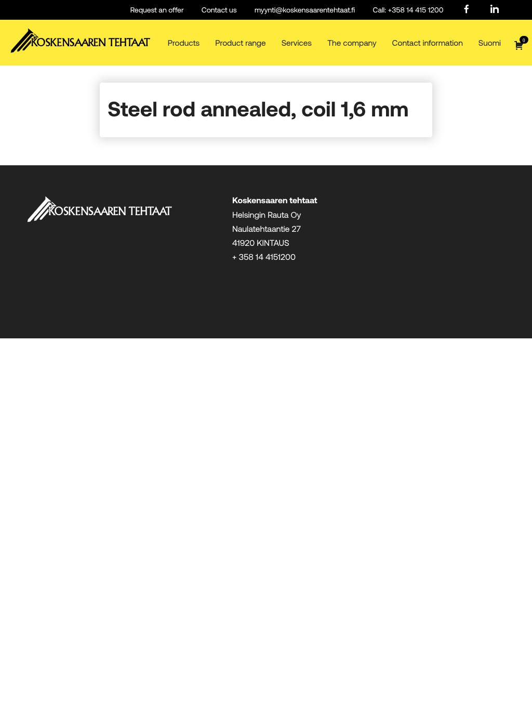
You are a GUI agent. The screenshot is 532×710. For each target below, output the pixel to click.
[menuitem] (466, 9)
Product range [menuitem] (240, 43)
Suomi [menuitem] (489, 43)
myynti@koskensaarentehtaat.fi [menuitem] (305, 9)
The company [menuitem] (352, 43)
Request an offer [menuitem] (157, 9)
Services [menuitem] (297, 43)
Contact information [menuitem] (427, 43)
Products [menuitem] (184, 43)
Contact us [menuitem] (219, 9)
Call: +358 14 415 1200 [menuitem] (408, 9)
